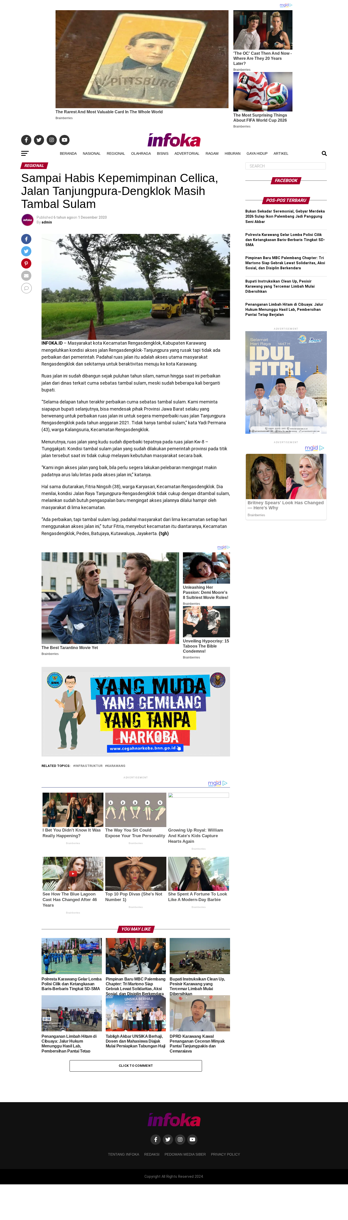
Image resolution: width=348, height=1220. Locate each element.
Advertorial (187, 153)
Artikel (281, 153)
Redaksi (151, 1154)
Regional (116, 153)
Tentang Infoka (123, 1154)
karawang (116, 766)
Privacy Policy (225, 1154)
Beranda (68, 153)
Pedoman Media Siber (185, 1154)
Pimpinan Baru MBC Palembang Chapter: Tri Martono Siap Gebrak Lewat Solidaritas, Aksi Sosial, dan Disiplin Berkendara (285, 263)
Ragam (212, 153)
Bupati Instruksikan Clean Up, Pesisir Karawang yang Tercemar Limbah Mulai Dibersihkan (280, 286)
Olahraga (141, 153)
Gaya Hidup (257, 153)
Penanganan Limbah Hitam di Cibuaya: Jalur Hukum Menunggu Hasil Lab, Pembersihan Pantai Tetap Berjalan (284, 309)
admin (47, 222)
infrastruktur (88, 766)
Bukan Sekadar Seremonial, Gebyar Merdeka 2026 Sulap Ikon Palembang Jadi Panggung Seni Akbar (285, 216)
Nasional (92, 153)
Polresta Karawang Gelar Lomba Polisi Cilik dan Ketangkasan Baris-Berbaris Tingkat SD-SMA (285, 240)
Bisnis (162, 153)
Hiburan (232, 153)
